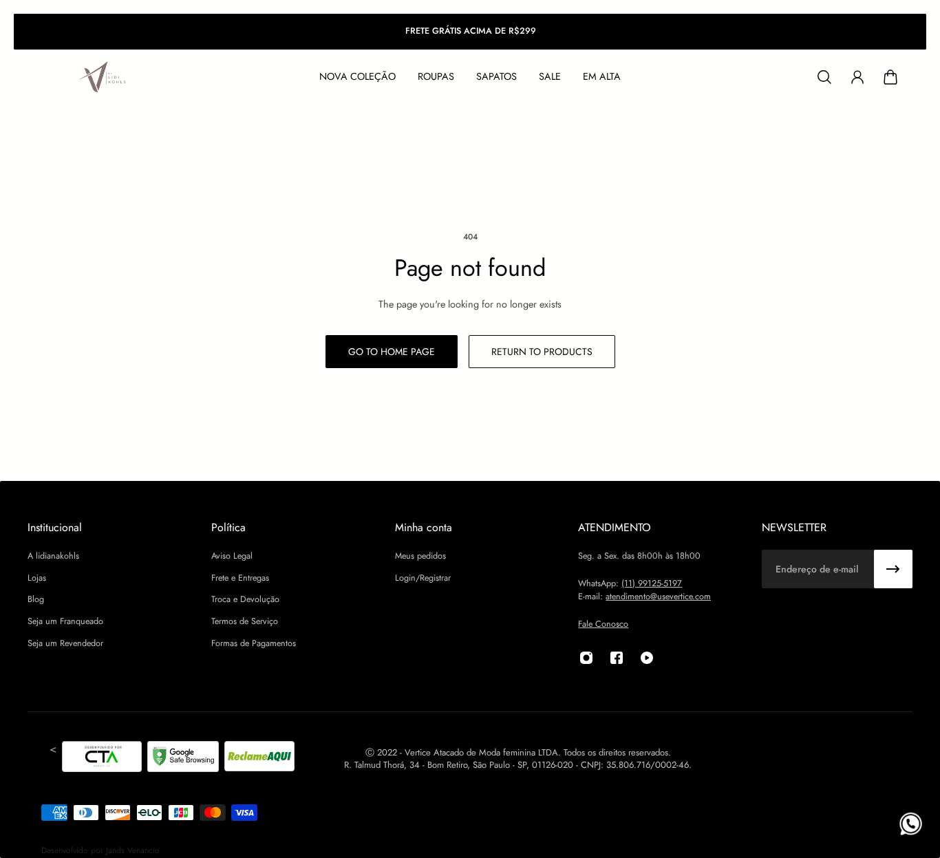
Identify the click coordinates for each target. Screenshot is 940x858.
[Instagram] (586, 658)
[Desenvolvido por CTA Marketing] (102, 759)
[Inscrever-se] (893, 569)
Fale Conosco (603, 624)
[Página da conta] (857, 77)
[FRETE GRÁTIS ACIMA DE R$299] (470, 32)
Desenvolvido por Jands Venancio (100, 850)
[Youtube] (647, 658)
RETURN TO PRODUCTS (541, 351)
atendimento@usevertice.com (658, 596)
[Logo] (103, 77)
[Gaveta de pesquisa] (824, 77)
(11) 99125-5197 (651, 583)
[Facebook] (616, 658)
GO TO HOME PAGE (391, 351)
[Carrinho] (890, 77)
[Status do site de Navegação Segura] (183, 759)
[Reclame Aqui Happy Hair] (259, 759)
